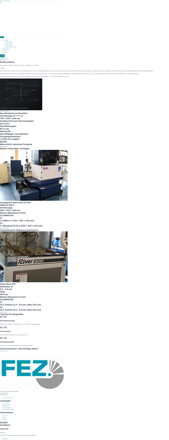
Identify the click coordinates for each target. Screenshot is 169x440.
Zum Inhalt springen (5, 1)
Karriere (5, 50)
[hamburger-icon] (2, 37)
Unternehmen (6, 48)
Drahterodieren (9, 41)
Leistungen (5, 40)
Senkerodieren (8, 43)
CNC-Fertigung (9, 45)
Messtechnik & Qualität (11, 47)
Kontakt (4, 52)
